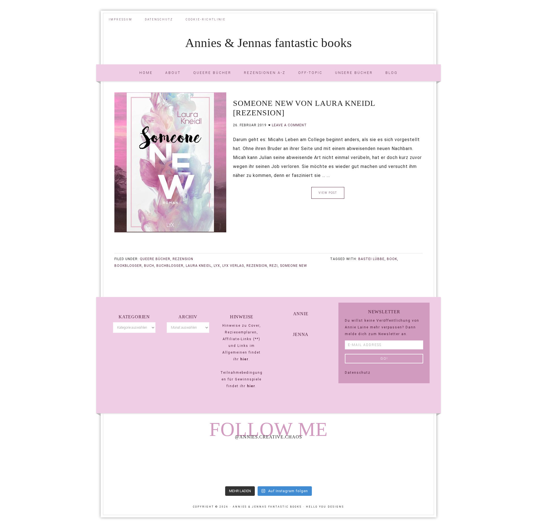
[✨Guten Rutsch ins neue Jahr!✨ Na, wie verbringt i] (268, 464)
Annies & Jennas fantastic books (268, 43)
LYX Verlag (233, 266)
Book (392, 259)
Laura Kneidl (198, 266)
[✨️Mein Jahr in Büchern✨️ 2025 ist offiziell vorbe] (202, 464)
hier (244, 359)
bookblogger (128, 266)
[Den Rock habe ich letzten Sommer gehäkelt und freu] (135, 464)
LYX (217, 266)
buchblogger (169, 266)
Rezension (183, 259)
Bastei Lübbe (371, 259)
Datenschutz (358, 373)
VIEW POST (328, 192)
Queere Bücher (155, 259)
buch (149, 266)
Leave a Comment (289, 125)
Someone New (293, 266)
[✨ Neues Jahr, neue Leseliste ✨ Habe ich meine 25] (335, 464)
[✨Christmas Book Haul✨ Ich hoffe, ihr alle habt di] (402, 464)
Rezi (273, 266)
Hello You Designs (325, 506)
